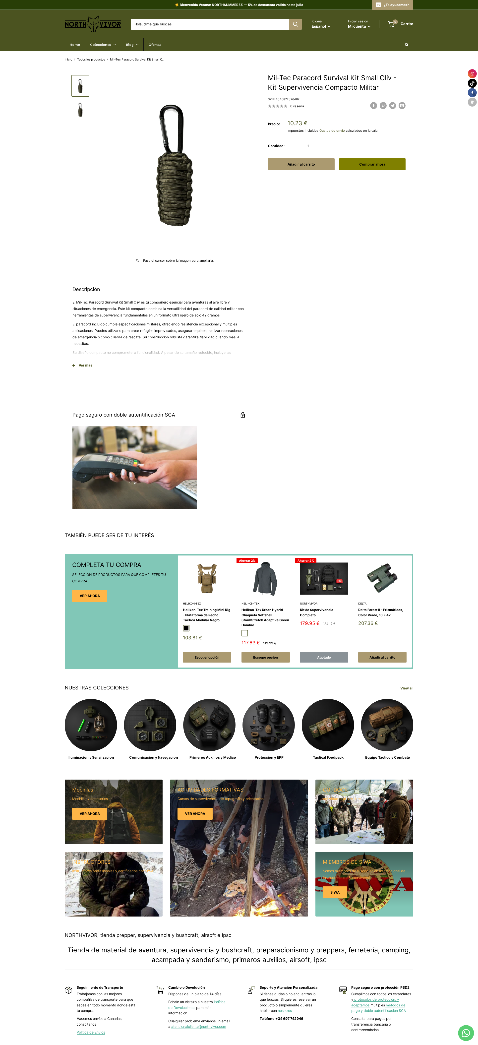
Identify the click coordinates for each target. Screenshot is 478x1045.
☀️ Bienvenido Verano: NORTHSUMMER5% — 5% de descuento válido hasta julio (239, 5)
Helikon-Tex (192, 603)
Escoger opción (207, 657)
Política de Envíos (91, 1032)
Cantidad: (276, 146)
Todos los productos (91, 59)
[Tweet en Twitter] (392, 105)
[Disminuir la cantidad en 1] (293, 146)
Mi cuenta (357, 26)
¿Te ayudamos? (396, 5)
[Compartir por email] (402, 105)
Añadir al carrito (301, 164)
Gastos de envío (332, 130)
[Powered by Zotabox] (472, 102)
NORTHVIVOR (308, 603)
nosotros (286, 1010)
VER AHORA (90, 596)
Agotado (324, 657)
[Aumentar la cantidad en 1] (323, 146)
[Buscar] (295, 24)
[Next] (412, 611)
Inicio (68, 59)
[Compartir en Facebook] (373, 105)
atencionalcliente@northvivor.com (198, 1026)
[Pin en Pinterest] (383, 105)
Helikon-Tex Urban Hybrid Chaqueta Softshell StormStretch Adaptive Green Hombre (265, 617)
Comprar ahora (372, 164)
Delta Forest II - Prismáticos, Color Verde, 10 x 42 (380, 612)
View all (407, 688)
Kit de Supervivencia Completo (316, 612)
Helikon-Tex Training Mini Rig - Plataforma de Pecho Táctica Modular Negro (206, 615)
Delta (362, 603)
